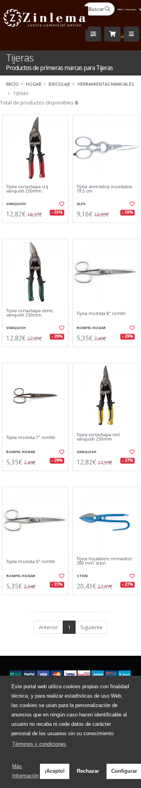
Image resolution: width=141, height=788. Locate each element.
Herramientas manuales (106, 84)
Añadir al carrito (38, 229)
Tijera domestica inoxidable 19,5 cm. (104, 189)
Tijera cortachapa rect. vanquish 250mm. (99, 437)
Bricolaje (59, 84)
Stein (82, 575)
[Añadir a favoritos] (61, 204)
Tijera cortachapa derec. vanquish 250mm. (30, 313)
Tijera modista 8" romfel (101, 313)
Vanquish (16, 203)
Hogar (34, 84)
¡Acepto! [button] (55, 771)
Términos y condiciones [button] (39, 744)
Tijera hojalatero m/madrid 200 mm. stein (104, 561)
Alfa (81, 203)
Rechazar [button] (88, 771)
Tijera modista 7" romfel (30, 437)
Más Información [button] (25, 771)
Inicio (12, 84)
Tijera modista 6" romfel (30, 562)
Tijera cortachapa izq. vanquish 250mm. (27, 189)
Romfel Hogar (91, 327)
